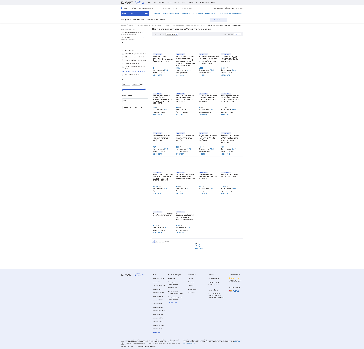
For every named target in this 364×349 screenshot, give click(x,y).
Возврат (213, 2)
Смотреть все (157, 332)
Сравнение (230, 8)
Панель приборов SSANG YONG (135, 60)
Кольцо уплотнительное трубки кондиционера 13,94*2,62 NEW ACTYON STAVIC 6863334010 (230, 98)
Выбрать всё (129, 50)
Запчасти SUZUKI (158, 321)
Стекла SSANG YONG (132, 75)
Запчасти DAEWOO (158, 293)
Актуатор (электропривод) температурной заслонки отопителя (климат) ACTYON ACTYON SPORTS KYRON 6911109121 (209, 59)
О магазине (161, 2)
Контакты (191, 2)
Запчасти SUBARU (158, 318)
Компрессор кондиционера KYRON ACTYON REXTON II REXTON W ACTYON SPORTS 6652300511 (163, 177)
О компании (191, 293)
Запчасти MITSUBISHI (159, 311)
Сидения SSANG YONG (132, 63)
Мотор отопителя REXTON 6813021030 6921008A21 (163, 215)
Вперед (167, 241)
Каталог (131, 25)
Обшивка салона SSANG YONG (135, 57)
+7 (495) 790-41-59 (135, 8)
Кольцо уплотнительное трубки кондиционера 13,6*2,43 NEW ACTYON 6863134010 (208, 98)
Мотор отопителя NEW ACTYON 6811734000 (229, 175)
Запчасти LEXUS (157, 303)
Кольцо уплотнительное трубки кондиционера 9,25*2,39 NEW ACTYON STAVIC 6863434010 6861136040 (230, 138)
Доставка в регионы (202, 2)
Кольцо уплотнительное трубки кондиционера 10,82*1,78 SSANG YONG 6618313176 (185, 98)
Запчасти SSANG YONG (159, 285)
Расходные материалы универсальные (231, 13)
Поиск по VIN (152, 2)
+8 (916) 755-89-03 (148, 8)
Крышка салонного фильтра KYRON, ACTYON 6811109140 (208, 176)
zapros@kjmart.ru (213, 278)
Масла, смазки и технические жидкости (204, 13)
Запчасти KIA (156, 282)
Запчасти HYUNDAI (158, 278)
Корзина (240, 8)
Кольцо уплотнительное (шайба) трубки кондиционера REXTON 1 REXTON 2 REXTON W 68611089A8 (162, 99)
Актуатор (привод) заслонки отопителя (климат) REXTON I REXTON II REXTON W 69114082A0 (163, 59)
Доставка (177, 2)
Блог (184, 2)
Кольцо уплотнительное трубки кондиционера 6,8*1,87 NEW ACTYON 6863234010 (208, 137)
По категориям (218, 20)
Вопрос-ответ (198, 248)
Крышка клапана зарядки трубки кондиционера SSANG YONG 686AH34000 (185, 176)
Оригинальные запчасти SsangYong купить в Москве (153, 25)
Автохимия (156, 13)
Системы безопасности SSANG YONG (135, 67)
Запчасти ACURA (158, 329)
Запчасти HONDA (158, 296)
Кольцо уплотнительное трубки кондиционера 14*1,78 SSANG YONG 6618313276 (162, 137)
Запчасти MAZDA (158, 307)
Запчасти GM (156, 289)
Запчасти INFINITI (158, 300)
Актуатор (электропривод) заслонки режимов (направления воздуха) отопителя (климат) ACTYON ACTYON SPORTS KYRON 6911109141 (186, 60)
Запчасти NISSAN (158, 314)
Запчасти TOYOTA (158, 325)
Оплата (169, 2)
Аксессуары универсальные (171, 13)
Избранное (219, 8)
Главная (123, 25)
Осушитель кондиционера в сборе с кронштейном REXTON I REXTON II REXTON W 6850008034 (186, 216)
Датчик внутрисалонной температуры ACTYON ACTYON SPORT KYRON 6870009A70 (230, 59)
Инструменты (186, 13)
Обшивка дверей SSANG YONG (135, 54)
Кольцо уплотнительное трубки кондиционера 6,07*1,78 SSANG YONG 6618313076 (185, 137)
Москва (125, 8)
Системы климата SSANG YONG (135, 71)
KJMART (127, 2)
